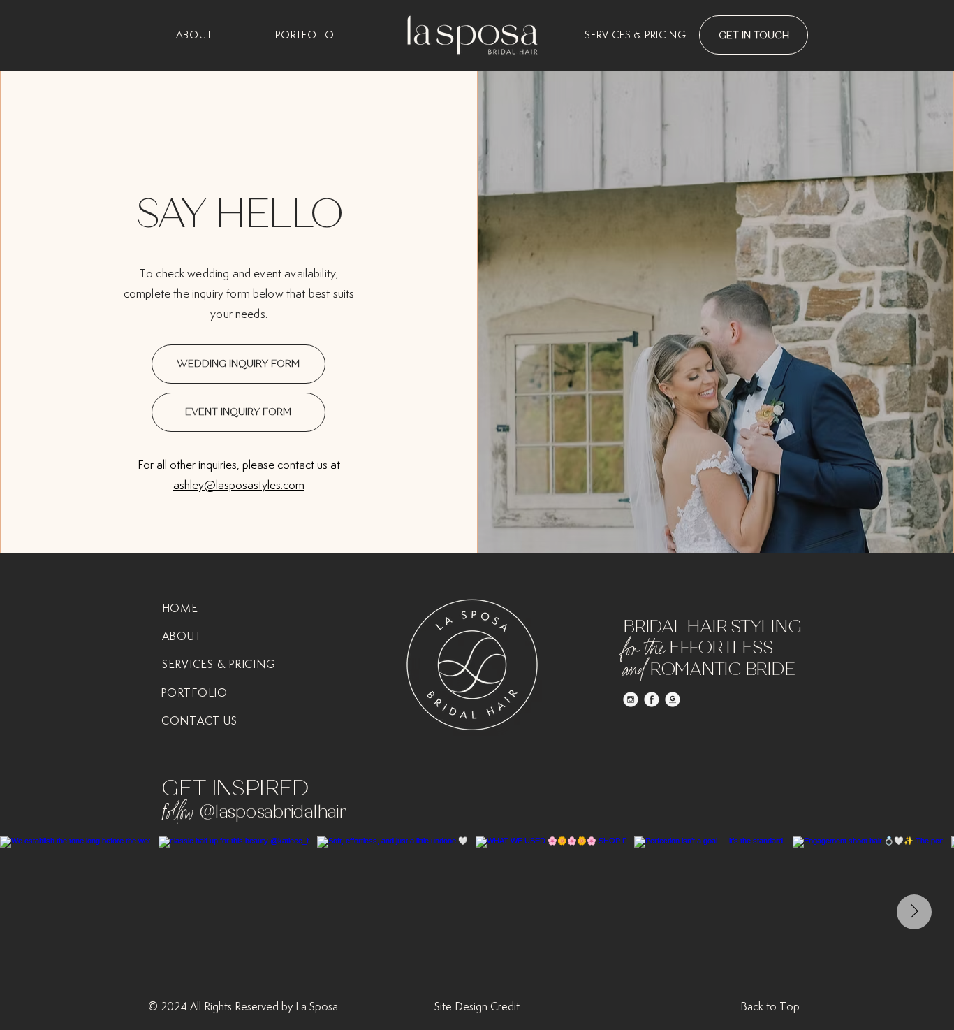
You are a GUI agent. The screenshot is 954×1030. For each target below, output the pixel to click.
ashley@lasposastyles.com (238, 485)
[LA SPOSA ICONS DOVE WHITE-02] (630, 699)
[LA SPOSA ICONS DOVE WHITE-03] (651, 699)
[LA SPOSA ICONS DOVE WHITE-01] (672, 699)
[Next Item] (914, 911)
